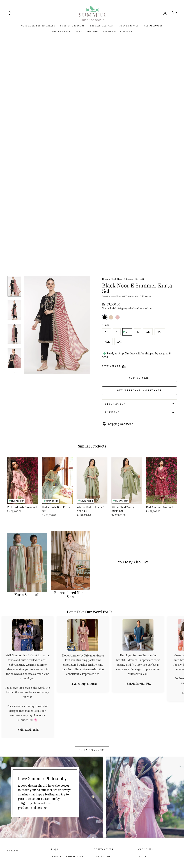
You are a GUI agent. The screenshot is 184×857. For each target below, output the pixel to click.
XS (106, 332)
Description (115, 403)
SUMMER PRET (61, 31)
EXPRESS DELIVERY (102, 25)
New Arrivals (129, 25)
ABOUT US (144, 810)
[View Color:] (117, 317)
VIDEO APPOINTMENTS (117, 31)
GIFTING (93, 31)
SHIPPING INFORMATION (67, 810)
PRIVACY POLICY (62, 825)
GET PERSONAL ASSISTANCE (139, 390)
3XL (107, 341)
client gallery (92, 704)
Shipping (122, 308)
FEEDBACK (101, 825)
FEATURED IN (146, 828)
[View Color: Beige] (111, 317)
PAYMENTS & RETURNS (66, 820)
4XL (119, 341)
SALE (79, 31)
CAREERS (13, 805)
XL (148, 332)
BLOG (140, 815)
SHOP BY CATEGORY (72, 25)
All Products (153, 25)
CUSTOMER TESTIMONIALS (38, 25)
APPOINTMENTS (104, 815)
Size (105, 325)
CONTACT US (102, 810)
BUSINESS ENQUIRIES (108, 820)
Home (105, 279)
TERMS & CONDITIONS (66, 815)
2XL (159, 332)
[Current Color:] (104, 317)
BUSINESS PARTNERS (144, 821)
